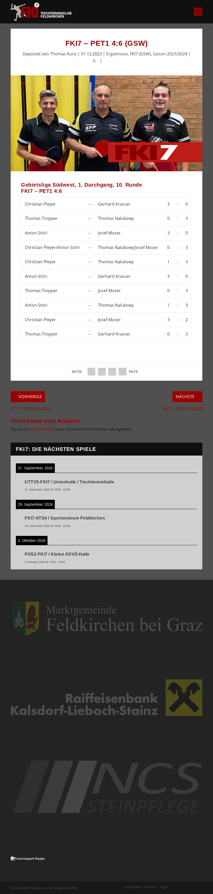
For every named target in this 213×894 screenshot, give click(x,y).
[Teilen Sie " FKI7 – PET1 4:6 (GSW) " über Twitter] (102, 371)
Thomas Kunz (63, 54)
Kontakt (150, 887)
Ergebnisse (117, 54)
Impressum (133, 887)
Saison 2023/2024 (170, 54)
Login (164, 887)
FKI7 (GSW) (140, 54)
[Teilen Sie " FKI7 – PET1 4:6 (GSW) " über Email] (112, 371)
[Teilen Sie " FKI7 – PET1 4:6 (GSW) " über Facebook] (91, 371)
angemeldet (42, 429)
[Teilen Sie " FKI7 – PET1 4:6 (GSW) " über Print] (122, 371)
